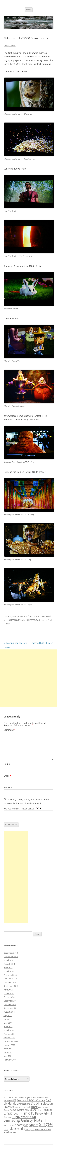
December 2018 (11, 952)
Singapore (31, 1125)
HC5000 (13, 620)
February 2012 (10, 997)
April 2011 (8, 1026)
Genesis (45, 1107)
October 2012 (10, 982)
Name (8, 763)
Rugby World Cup (24, 1117)
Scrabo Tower (9, 1125)
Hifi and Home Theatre (36, 616)
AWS (13, 1100)
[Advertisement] (28, 678)
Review (7, 1117)
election (48, 1103)
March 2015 (9, 960)
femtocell (26, 1107)
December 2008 (11, 1041)
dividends (10, 1103)
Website (8, 787)
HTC (39, 1109)
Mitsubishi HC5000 (26, 620)
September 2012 (11, 986)
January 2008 (9, 1045)
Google (6, 1110)
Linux (8, 1113)
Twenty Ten (30, 1130)
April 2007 (8, 1048)
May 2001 (8, 1056)
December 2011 (11, 1000)
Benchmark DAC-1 (26, 1100)
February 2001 (10, 1059)
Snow (6, 1130)
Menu (28, 9)
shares (19, 1125)
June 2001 (8, 1052)
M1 (22, 1114)
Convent (40, 1100)
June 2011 (8, 1019)
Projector (40, 620)
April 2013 (8, 967)
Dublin (36, 1103)
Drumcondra (23, 1103)
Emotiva (9, 1107)
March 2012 (9, 993)
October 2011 (10, 1004)
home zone (30, 1109)
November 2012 (11, 978)
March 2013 (9, 971)
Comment (9, 729)
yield (6, 1132)
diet (48, 1100)
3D (13, 1097)
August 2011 (9, 1011)
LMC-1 (17, 1113)
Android (44, 1097)
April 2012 (8, 989)
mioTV (29, 1113)
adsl (32, 1097)
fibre (34, 1107)
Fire (39, 1107)
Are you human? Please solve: (19, 808)
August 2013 (9, 964)
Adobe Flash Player (22, 1097)
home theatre (17, 1109)
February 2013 (10, 975)
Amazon (37, 1097)
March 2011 (9, 1030)
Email (7, 775)
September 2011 (11, 1008)
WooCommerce (43, 1129)
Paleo (39, 1113)
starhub (17, 1129)
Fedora (17, 1107)
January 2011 (9, 1037)
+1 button (7, 1097)
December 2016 (11, 956)
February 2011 (10, 1034)
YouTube (12, 1132)
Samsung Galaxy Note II (25, 1120)
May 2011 (8, 1022)
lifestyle (47, 1109)
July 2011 (8, 1015)
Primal (47, 1113)
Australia (7, 1100)
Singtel (46, 1124)
